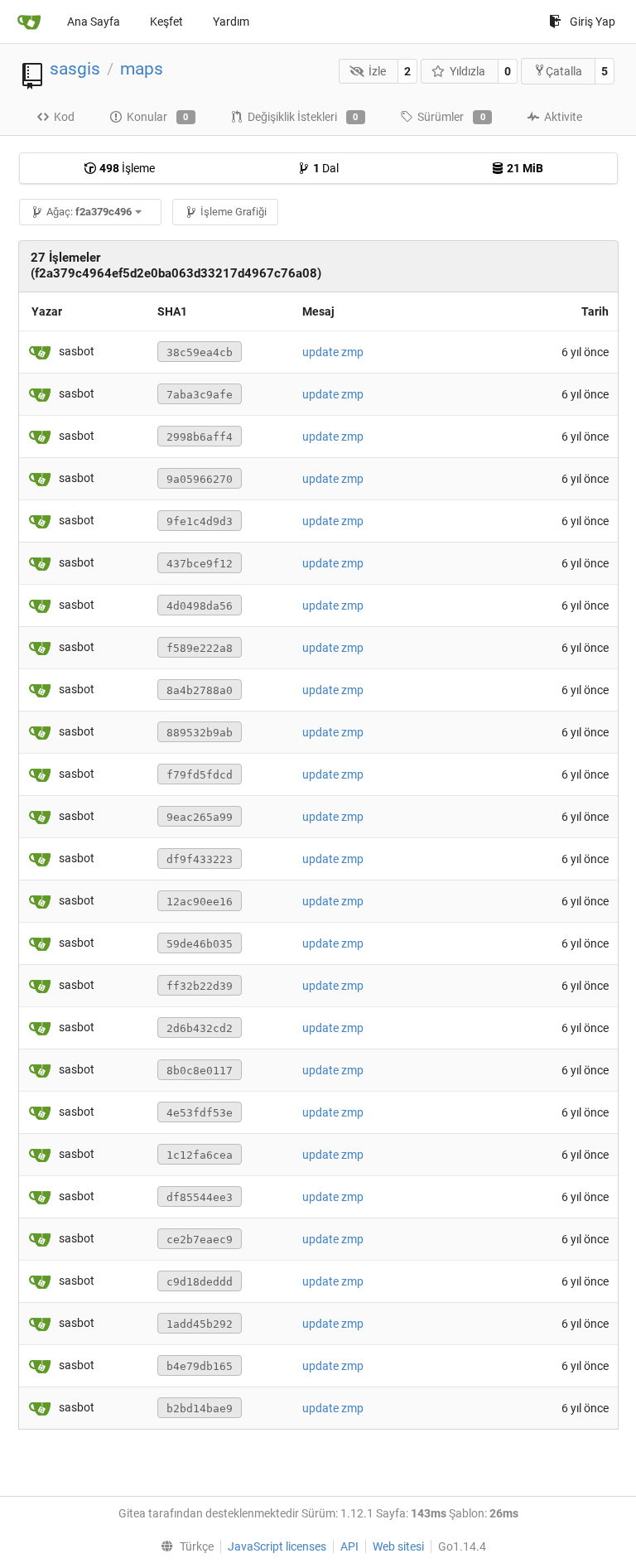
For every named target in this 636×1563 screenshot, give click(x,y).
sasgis (75, 69)
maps (141, 69)
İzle (377, 71)
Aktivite (563, 116)
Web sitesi (398, 1546)
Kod (64, 116)
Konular (158, 116)
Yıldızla (467, 71)
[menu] (184, 1546)
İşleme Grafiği (233, 211)
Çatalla (564, 71)
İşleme (127, 168)
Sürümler (451, 116)
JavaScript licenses (277, 1546)
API (349, 1546)
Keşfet (166, 21)
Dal (326, 168)
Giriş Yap (592, 21)
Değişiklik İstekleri (303, 116)
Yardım (231, 21)
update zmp (333, 352)
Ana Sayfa (93, 21)
